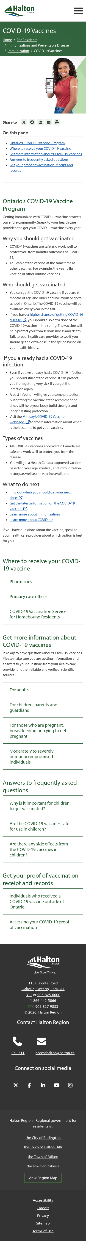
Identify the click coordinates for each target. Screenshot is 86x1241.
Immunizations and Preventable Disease (38, 45)
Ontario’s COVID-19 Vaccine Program (37, 143)
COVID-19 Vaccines (48, 50)
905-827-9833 (46, 1006)
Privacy (43, 1215)
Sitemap (43, 1223)
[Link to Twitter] (24, 122)
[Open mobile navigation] (78, 11)
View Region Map (43, 1177)
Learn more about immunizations (35, 514)
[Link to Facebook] (32, 122)
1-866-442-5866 (43, 1000)
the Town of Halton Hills (43, 1146)
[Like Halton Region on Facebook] (29, 1085)
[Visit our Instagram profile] (70, 1085)
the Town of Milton (43, 1156)
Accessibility (43, 1200)
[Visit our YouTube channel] (56, 1085)
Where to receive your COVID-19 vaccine (40, 148)
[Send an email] (48, 122)
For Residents (27, 39)
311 (29, 994)
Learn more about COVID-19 (31, 519)
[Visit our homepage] (19, 11)
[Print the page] (57, 122)
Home (7, 39)
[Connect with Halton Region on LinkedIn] (43, 1085)
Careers (43, 1207)
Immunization (18, 50)
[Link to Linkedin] (40, 122)
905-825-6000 (48, 994)
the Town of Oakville (43, 1165)
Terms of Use (43, 1230)
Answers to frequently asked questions (39, 159)
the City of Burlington (43, 1137)
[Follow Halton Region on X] (16, 1085)
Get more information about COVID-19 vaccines (46, 154)
